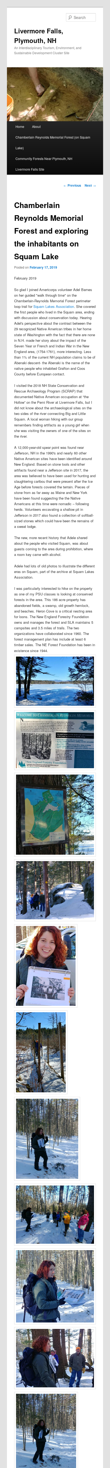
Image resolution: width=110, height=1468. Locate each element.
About (36, 126)
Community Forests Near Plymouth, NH (43, 158)
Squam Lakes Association (53, 306)
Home (19, 126)
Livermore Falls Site (29, 169)
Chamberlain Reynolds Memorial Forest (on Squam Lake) (52, 142)
